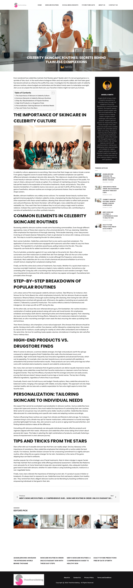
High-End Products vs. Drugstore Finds (30, 103)
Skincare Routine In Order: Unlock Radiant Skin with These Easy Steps (111, 189)
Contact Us (113, 5)
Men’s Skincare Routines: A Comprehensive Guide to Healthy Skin (110, 215)
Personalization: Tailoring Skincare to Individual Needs (35, 105)
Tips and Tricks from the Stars (26, 108)
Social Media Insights (70, 5)
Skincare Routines (52, 5)
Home (40, 5)
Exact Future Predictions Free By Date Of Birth (109, 227)
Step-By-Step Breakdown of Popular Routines (32, 100)
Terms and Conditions (104, 577)
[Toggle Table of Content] (52, 92)
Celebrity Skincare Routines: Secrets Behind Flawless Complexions (109, 202)
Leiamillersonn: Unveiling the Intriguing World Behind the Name (109, 177)
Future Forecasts (88, 5)
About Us (102, 5)
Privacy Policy (89, 577)
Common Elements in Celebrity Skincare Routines (33, 98)
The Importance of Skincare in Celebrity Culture (32, 95)
